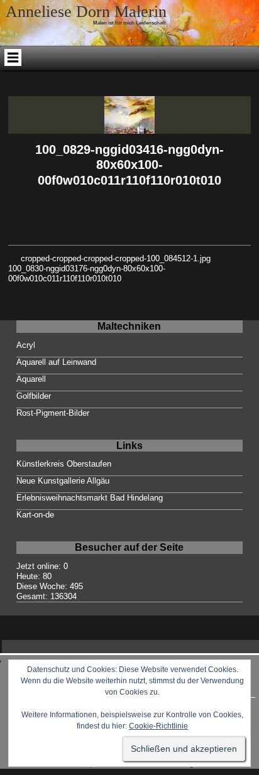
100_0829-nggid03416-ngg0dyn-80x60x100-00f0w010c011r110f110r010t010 (129, 165)
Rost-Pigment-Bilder (52, 413)
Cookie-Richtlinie (158, 726)
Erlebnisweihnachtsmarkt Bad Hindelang (89, 497)
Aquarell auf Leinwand (56, 362)
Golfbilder (33, 396)
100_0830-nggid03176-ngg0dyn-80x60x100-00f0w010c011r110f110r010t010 (86, 273)
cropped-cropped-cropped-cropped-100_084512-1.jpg (116, 258)
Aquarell (31, 379)
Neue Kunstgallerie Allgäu (62, 480)
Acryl (25, 345)
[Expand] (13, 57)
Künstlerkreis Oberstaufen (63, 464)
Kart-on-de (35, 514)
